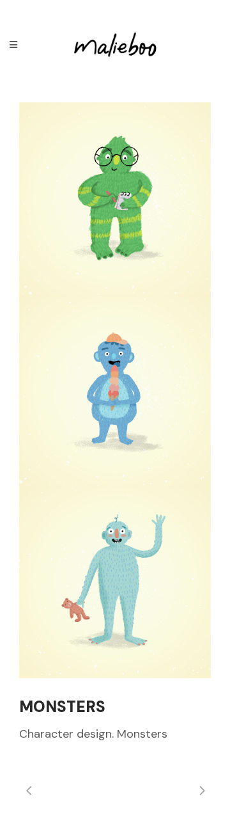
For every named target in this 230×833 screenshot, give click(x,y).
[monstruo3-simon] (115, 390)
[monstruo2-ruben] (115, 198)
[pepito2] (115, 582)
